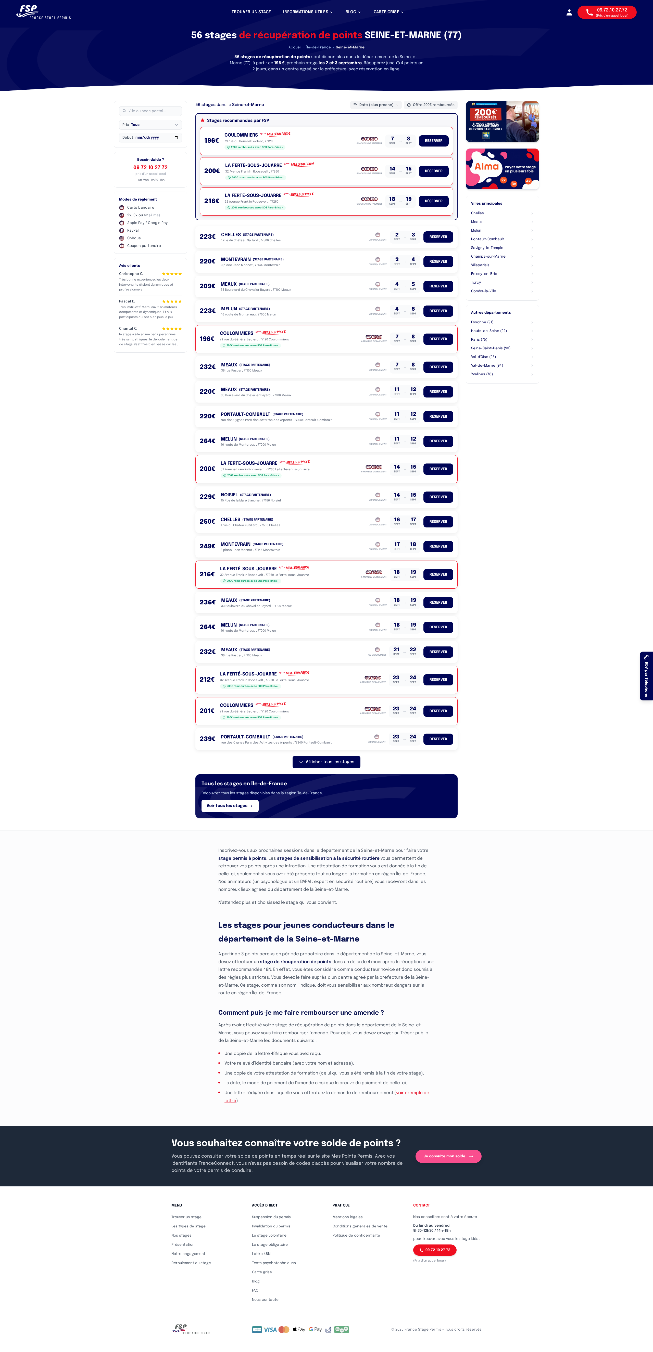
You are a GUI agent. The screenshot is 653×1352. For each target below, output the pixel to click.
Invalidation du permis (271, 1226)
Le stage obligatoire (270, 1245)
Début (127, 137)
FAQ (255, 1290)
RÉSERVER (434, 141)
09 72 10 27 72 (150, 167)
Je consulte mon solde (444, 1156)
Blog (256, 1281)
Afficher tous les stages (330, 762)
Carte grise (262, 1272)
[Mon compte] (569, 12)
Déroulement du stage (191, 1263)
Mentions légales (348, 1217)
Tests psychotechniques (274, 1263)
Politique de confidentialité (356, 1235)
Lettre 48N (261, 1254)
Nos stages (181, 1235)
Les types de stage (188, 1226)
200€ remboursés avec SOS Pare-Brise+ (257, 147)
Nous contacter (266, 1300)
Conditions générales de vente (360, 1226)
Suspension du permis (271, 1217)
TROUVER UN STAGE (251, 12)
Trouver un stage (186, 1217)
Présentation (183, 1245)
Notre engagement (188, 1254)
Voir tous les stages (227, 806)
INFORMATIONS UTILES (305, 12)
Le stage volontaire (269, 1235)
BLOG (351, 12)
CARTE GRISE (386, 12)
